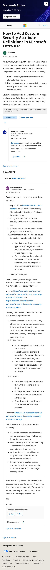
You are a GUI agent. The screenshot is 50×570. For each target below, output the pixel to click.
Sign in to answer (9, 537)
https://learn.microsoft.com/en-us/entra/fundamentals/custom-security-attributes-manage (24, 416)
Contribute (6, 560)
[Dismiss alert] (46, 4)
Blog (33, 557)
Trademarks (36, 563)
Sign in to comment (10, 166)
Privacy (15, 560)
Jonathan (11, 52)
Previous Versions (22, 557)
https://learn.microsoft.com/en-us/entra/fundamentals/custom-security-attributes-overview (24, 294)
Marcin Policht (16, 187)
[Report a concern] (5, 123)
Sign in (45, 25)
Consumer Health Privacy (33, 560)
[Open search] (39, 25)
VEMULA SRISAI (17, 132)
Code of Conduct (21, 563)
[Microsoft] (25, 25)
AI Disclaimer (7, 557)
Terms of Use (7, 563)
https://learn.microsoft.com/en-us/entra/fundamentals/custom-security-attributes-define (24, 304)
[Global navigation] (2, 25)
